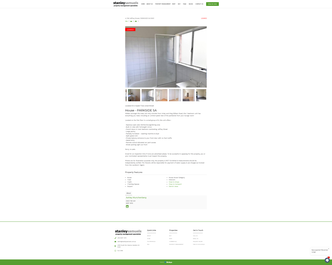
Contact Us (199, 4)
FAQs (184, 4)
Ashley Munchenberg (136, 197)
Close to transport (175, 184)
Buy (179, 4)
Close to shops (174, 182)
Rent (173, 4)
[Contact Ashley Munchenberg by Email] (127, 206)
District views (173, 186)
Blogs (191, 4)
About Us (150, 4)
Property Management (163, 4)
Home (143, 4)
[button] (212, 4)
